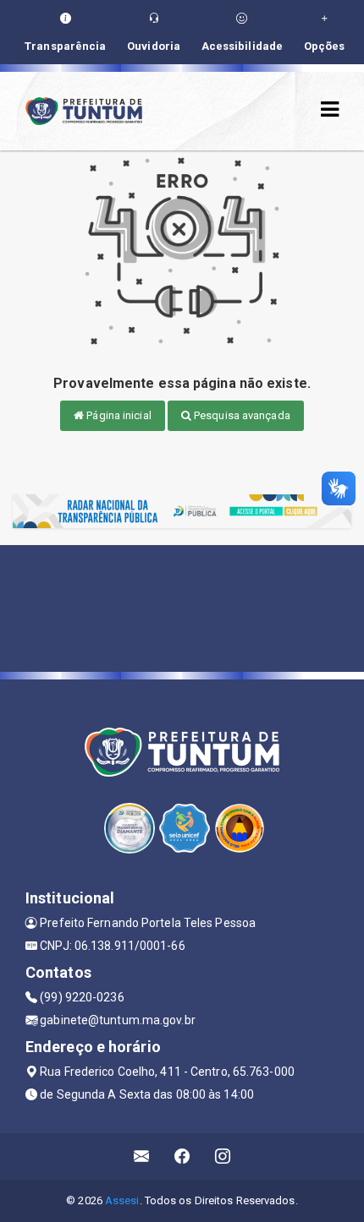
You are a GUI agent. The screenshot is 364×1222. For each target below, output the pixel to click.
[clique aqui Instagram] (223, 1156)
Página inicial (118, 415)
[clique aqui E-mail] (142, 1156)
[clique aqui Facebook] (182, 1156)
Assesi (122, 1200)
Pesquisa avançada (240, 415)
